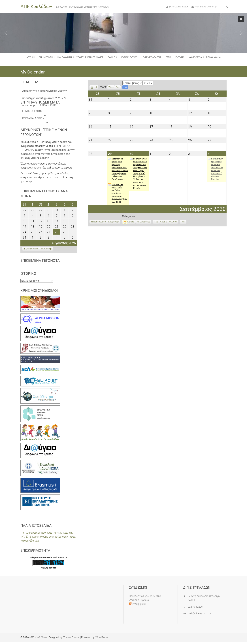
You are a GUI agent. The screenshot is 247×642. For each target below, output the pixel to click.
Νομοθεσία (195, 57)
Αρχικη (30, 57)
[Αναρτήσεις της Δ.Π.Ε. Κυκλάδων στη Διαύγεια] (39, 327)
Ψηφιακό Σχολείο (139, 600)
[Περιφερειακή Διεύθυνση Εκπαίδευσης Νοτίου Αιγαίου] (40, 357)
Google (163, 222)
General (131, 221)
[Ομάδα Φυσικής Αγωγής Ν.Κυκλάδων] (40, 426)
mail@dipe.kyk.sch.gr (206, 6)
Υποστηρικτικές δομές (89, 57)
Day (118, 87)
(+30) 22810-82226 (178, 6)
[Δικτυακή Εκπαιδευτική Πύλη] (40, 378)
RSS (156, 221)
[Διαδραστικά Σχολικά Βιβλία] (40, 407)
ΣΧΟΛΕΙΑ (112, 57)
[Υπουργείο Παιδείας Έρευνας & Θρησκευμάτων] (40, 345)
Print (183, 222)
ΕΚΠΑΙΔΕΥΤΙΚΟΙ (129, 57)
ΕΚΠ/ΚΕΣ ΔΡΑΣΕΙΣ (151, 57)
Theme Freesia (71, 637)
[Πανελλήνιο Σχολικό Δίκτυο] (40, 367)
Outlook (173, 222)
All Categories (143, 221)
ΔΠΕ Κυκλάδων (36, 6)
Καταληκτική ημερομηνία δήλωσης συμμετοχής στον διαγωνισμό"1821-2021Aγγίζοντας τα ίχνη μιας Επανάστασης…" (120, 169)
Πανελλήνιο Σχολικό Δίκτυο (145, 596)
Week (111, 87)
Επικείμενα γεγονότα (40, 260)
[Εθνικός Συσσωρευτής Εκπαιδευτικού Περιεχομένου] (40, 390)
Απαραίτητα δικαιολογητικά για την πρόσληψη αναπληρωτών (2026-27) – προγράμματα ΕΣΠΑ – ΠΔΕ (45, 91)
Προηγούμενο (99, 221)
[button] (5, 33)
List (95, 87)
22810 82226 (195, 606)
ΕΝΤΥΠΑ (179, 57)
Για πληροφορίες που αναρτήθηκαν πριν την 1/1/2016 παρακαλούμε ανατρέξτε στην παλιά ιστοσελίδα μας (47, 536)
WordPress (101, 637)
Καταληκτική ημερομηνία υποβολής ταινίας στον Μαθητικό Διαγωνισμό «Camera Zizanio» (217, 169)
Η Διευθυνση (64, 57)
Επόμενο (112, 221)
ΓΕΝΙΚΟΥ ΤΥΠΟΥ (32, 111)
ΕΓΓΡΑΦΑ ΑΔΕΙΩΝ (33, 118)
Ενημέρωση (46, 57)
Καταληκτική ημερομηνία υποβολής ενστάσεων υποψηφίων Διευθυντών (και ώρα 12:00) (119, 193)
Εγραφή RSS (138, 604)
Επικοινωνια (213, 57)
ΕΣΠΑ (168, 57)
